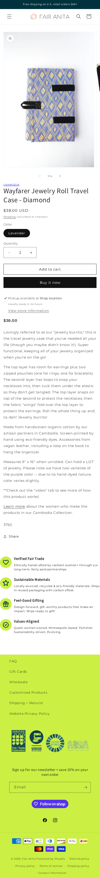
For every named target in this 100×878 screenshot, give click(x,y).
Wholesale (18, 682)
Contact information (52, 873)
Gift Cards (18, 671)
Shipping (9, 216)
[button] (9, 16)
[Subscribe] (85, 787)
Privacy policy (25, 866)
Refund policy (79, 858)
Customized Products (28, 692)
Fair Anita (29, 858)
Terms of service (51, 866)
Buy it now (50, 282)
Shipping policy (78, 866)
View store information (28, 311)
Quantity (10, 243)
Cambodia (11, 184)
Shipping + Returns (26, 703)
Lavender (16, 233)
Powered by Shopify (51, 858)
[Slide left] (40, 176)
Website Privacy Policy (29, 714)
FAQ (13, 661)
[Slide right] (60, 176)
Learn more (14, 506)
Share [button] (14, 536)
